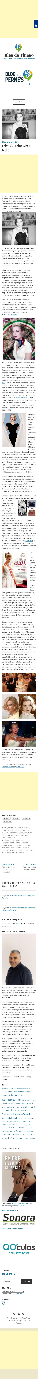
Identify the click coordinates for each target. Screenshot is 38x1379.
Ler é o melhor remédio (27, 1118)
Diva (21, 833)
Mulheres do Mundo (9, 850)
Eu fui (8, 1104)
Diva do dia (28, 833)
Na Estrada (18, 1131)
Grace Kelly (29, 541)
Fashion (11, 845)
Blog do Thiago (19, 55)
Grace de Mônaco (17, 835)
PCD (24, 1131)
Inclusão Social (27, 1106)
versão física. (20, 1206)
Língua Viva (28, 1125)
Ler (19, 1118)
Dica (6, 833)
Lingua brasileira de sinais (16, 1122)
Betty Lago (20, 767)
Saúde (25, 1135)
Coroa (12, 840)
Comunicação (27, 1091)
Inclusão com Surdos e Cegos (10, 1107)
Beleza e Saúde (13, 830)
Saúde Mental (31, 1135)
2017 (3, 1089)
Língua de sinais (9, 1124)
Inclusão (30, 1103)
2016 (5, 828)
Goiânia (22, 1103)
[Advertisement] (19, 19)
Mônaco (26, 848)
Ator (23, 828)
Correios (4, 1095)
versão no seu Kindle (19, 1203)
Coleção (22, 830)
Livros (31, 1122)
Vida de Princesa (18, 853)
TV (15, 838)
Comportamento (24, 1089)
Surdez (8, 1138)
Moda (27, 835)
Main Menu (19, 102)
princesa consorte (20, 398)
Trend (9, 853)
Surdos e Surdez (24, 1138)
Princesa (10, 838)
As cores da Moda (14, 828)
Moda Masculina (7, 1131)
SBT (3, 1138)
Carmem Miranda (8, 767)
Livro (27, 1122)
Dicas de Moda (14, 833)
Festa (4, 835)
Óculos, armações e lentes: (12, 1229)
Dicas (4, 1104)
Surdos (14, 1138)
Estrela (17, 843)
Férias (12, 1104)
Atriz (27, 828)
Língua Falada (20, 1125)
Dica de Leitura (32, 1100)
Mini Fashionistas (14, 1128)
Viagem (33, 1138)
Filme (9, 835)
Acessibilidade (12, 1088)
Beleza (4, 830)
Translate (18, 1294)
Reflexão (20, 1135)
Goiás (17, 1104)
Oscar (4, 838)
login (19, 923)
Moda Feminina (16, 848)
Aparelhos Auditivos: (10, 1210)
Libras (4, 1121)
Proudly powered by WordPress (18, 1318)
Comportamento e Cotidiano (13, 1091)
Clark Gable (13, 315)
